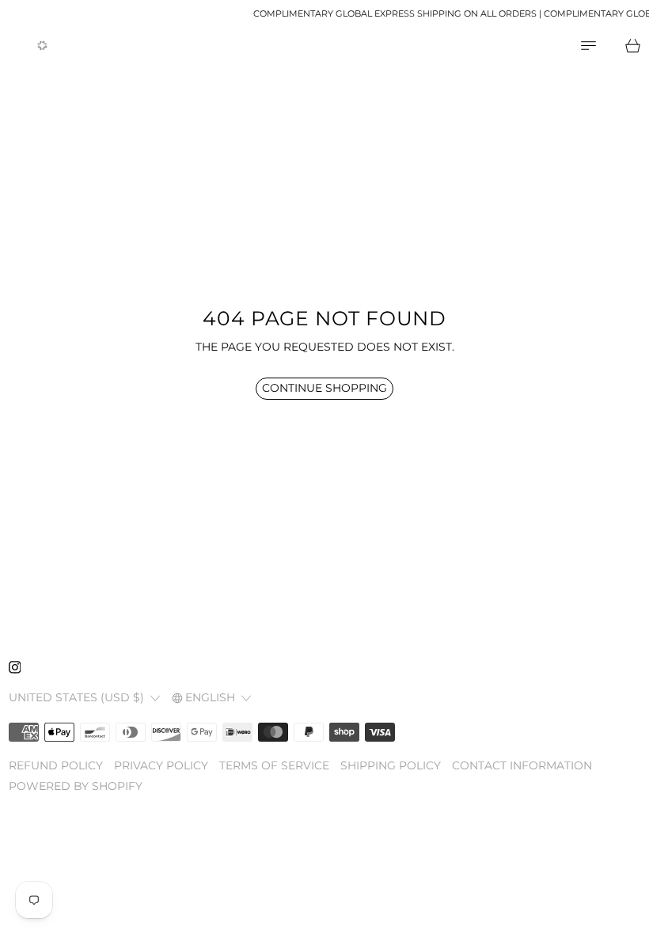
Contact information (522, 765)
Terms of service (274, 765)
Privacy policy (161, 765)
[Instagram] (15, 667)
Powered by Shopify (75, 786)
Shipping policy (390, 765)
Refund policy (56, 765)
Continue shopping (324, 388)
